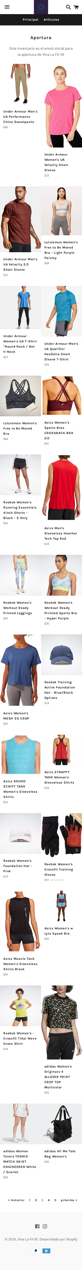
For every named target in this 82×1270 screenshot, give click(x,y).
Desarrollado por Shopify (58, 1239)
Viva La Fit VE (28, 1239)
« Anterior (16, 1200)
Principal (30, 20)
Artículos (51, 20)
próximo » (69, 1200)
